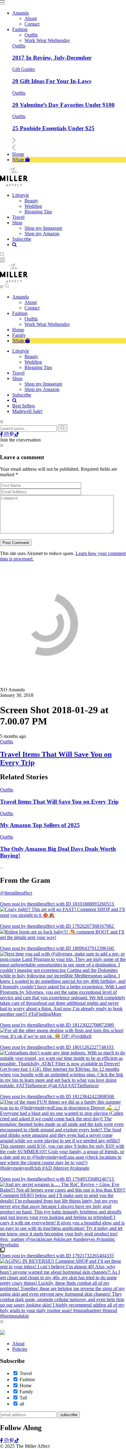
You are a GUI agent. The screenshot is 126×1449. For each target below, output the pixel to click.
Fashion (20, 313)
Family (19, 335)
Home (18, 329)
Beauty (31, 356)
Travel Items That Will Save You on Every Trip (59, 801)
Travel (18, 372)
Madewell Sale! (27, 411)
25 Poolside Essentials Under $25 (53, 128)
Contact (31, 307)
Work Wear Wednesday (47, 324)
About (30, 302)
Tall (23, 1397)
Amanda (20, 296)
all (22, 1403)
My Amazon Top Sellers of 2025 (40, 825)
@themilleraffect (16, 893)
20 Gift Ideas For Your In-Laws (51, 81)
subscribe (68, 1414)
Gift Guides (23, 69)
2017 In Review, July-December (51, 57)
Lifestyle (20, 351)
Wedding (33, 362)
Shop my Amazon (41, 389)
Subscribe (21, 394)
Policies (19, 1349)
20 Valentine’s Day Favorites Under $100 (63, 105)
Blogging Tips (38, 367)
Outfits (18, 45)
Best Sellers (23, 405)
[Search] (62, 428)
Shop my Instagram (43, 383)
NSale (18, 340)
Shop (17, 378)
